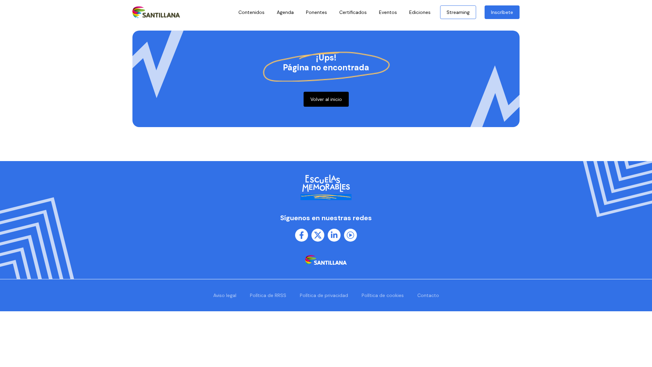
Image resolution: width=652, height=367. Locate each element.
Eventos (388, 12)
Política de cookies (383, 295)
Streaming (458, 12)
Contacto (428, 295)
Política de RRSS (268, 295)
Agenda (285, 12)
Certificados (353, 12)
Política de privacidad (324, 295)
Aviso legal (224, 295)
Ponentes (316, 12)
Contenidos (251, 12)
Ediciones (420, 12)
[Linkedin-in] (334, 235)
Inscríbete (502, 12)
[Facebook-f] (301, 235)
